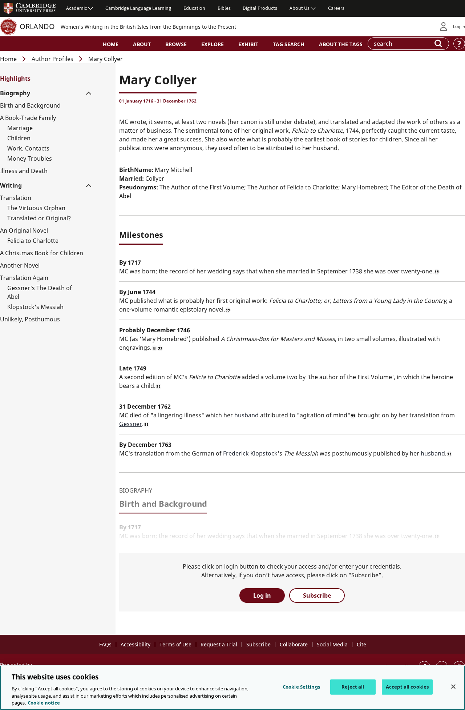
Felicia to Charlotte (32, 241)
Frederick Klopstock (250, 453)
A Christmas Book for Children (41, 253)
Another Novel (20, 265)
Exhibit (248, 44)
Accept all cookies (407, 686)
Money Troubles (29, 159)
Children (19, 138)
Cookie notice (44, 702)
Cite (361, 644)
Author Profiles (52, 59)
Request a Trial (219, 644)
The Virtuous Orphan (36, 208)
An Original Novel (24, 230)
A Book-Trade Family (28, 118)
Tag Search (288, 44)
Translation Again (24, 278)
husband (246, 415)
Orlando (37, 26)
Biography (15, 93)
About (142, 44)
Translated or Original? (39, 218)
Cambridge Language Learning (138, 8)
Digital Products (260, 8)
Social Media (332, 644)
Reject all (352, 686)
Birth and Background (30, 105)
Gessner (130, 424)
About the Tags (341, 44)
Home (110, 44)
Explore (212, 44)
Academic (76, 8)
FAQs (105, 644)
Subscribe (317, 595)
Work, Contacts (28, 148)
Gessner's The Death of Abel (39, 292)
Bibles (224, 8)
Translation (15, 198)
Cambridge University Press (30, 8)
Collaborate (294, 644)
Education (194, 8)
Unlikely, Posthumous (30, 319)
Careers (336, 8)
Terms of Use (175, 644)
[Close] (453, 687)
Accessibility (135, 644)
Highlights (15, 79)
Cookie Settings (301, 686)
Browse (176, 44)
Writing (11, 185)
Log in (459, 26)
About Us (300, 8)
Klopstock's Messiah (35, 307)
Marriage (20, 128)
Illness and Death (24, 171)
